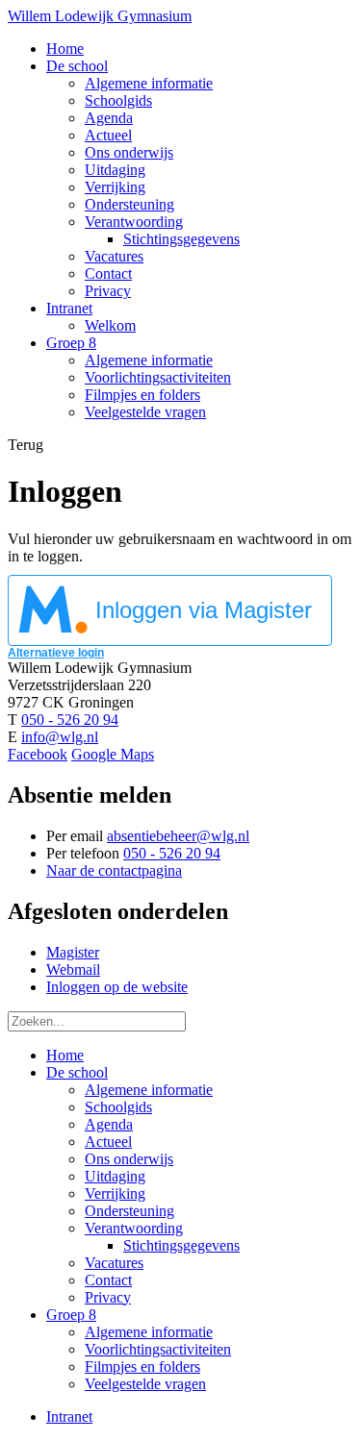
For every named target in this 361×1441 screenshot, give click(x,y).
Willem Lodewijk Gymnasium (100, 16)
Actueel (108, 1141)
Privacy (108, 1297)
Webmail (73, 969)
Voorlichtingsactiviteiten (158, 1349)
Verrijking (115, 1193)
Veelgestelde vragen (145, 1384)
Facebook (37, 754)
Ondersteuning (129, 1211)
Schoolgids (118, 1107)
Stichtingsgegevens (181, 1245)
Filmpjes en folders (142, 1366)
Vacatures (114, 1263)
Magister (72, 952)
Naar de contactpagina (114, 870)
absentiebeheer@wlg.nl (178, 836)
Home (65, 1055)
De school (77, 1072)
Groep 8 (71, 1314)
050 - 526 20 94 (69, 719)
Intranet (69, 1416)
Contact (108, 1280)
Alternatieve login (56, 652)
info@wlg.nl (59, 737)
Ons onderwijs (129, 1159)
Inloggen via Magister (203, 610)
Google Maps (112, 754)
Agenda (109, 1124)
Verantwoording (134, 1228)
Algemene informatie (149, 1089)
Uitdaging (115, 1176)
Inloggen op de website (117, 987)
